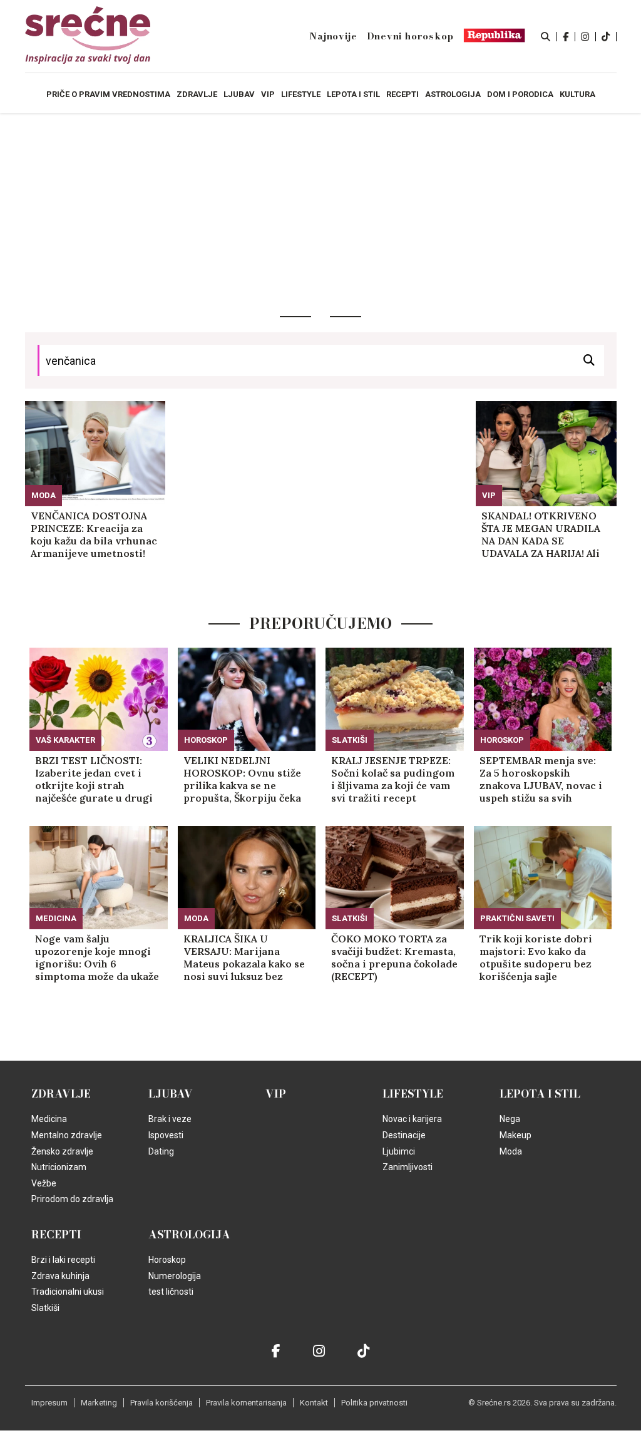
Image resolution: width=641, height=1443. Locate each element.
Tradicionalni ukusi (67, 1292)
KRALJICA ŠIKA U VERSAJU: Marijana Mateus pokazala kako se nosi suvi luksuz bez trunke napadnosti (244, 957)
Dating (161, 1151)
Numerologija (174, 1276)
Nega (510, 1119)
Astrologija (189, 1234)
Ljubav (170, 1094)
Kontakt (314, 1402)
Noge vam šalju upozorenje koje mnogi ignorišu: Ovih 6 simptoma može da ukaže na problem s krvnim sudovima (97, 957)
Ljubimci (398, 1151)
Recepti (56, 1234)
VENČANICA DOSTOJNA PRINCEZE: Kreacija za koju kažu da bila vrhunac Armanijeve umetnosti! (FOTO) (94, 534)
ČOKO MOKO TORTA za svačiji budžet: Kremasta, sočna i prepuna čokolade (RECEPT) (394, 957)
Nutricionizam (58, 1167)
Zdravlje (61, 1094)
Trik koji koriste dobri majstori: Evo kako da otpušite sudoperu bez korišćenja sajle (535, 957)
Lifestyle (412, 1094)
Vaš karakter (65, 740)
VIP (489, 495)
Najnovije (333, 36)
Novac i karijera (412, 1119)
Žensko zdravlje (62, 1151)
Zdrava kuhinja (60, 1276)
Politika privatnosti (374, 1402)
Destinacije (404, 1135)
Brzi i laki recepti (63, 1260)
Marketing (99, 1402)
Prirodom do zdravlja (72, 1199)
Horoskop (206, 740)
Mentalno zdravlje (66, 1135)
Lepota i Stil (540, 1094)
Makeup (515, 1135)
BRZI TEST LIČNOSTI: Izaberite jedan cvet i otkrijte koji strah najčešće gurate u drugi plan (94, 779)
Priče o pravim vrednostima (108, 94)
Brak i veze (170, 1119)
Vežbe (43, 1183)
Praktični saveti (517, 918)
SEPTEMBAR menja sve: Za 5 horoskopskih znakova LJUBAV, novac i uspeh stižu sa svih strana (540, 779)
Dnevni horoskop (410, 36)
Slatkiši (349, 740)
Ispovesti (165, 1135)
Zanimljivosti (407, 1167)
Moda (43, 495)
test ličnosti (170, 1292)
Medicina (56, 918)
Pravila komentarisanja (246, 1402)
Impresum (49, 1402)
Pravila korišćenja (161, 1402)
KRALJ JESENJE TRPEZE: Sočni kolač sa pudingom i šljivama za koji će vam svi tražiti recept (392, 779)
